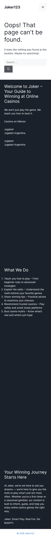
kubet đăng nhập (14, 259)
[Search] (8, 69)
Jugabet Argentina (14, 133)
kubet (7, 378)
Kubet (7, 152)
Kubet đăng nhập (14, 228)
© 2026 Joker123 (25, 533)
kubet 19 (9, 338)
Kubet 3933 (11, 252)
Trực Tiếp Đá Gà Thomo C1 (19, 217)
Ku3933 (8, 236)
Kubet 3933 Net (13, 248)
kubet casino (11, 385)
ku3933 (8, 370)
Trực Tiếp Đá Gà (13, 213)
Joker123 (12, 7)
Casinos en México (15, 121)
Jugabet (9, 129)
